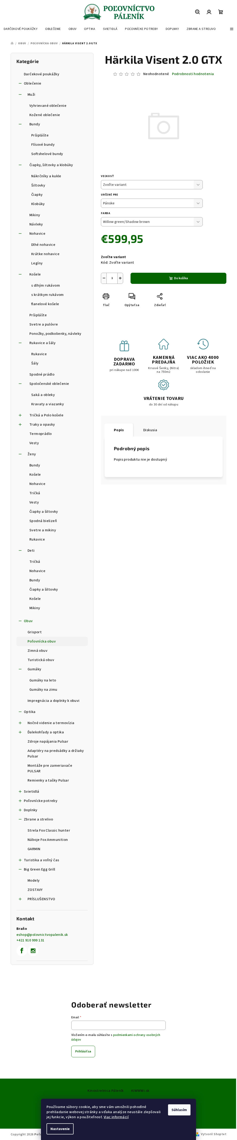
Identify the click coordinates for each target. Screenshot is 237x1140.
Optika (29, 711)
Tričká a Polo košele (46, 415)
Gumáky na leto (42, 680)
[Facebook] (21, 950)
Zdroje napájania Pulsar (48, 741)
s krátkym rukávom (47, 294)
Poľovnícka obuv (42, 641)
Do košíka (181, 278)
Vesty (34, 443)
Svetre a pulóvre (43, 324)
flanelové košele (45, 304)
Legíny (37, 263)
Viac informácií (116, 1117)
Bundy (34, 124)
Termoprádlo (40, 433)
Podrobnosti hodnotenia (193, 73)
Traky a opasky (42, 424)
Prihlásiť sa (83, 1051)
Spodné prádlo (41, 374)
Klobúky (38, 203)
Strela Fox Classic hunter (49, 830)
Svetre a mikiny (42, 530)
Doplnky (30, 810)
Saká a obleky (43, 394)
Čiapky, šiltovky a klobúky (51, 165)
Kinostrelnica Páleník (105, 1090)
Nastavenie (60, 1128)
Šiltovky (38, 185)
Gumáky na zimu (43, 689)
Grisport (35, 632)
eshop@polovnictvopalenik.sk (42, 934)
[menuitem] (20, 29)
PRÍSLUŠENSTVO (41, 899)
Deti (31, 550)
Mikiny (34, 215)
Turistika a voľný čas (41, 860)
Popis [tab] (119, 430)
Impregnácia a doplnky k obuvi (54, 700)
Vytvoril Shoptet (213, 1134)
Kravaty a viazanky (47, 404)
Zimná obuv (37, 650)
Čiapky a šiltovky (43, 511)
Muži (31, 94)
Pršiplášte (40, 135)
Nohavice (37, 233)
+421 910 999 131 (30, 940)
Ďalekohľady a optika (46, 732)
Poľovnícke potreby (40, 800)
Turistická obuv (41, 659)
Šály (35, 363)
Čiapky (37, 194)
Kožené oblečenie (44, 114)
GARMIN (34, 849)
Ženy (32, 454)
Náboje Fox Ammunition (48, 839)
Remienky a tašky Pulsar (48, 780)
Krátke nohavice (45, 253)
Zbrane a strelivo (38, 819)
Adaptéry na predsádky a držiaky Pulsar (56, 753)
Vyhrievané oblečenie (47, 105)
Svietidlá (31, 791)
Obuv (28, 621)
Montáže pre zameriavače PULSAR (50, 768)
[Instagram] (33, 950)
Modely (34, 880)
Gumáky (34, 669)
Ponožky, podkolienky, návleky (55, 333)
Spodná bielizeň (43, 520)
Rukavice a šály (42, 342)
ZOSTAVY (35, 889)
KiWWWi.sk (140, 1090)
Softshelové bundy (47, 153)
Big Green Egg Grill (39, 869)
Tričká (34, 493)
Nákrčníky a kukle (46, 176)
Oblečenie (32, 83)
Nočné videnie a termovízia (51, 722)
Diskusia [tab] (150, 430)
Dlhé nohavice (43, 244)
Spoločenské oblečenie (49, 383)
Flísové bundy (43, 144)
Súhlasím (179, 1109)
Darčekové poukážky (41, 74)
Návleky (36, 224)
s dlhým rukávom (45, 285)
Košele (35, 274)
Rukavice (39, 354)
